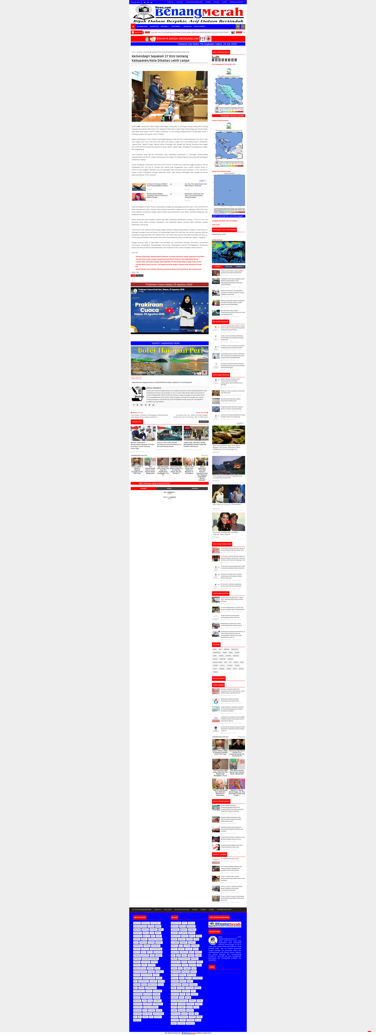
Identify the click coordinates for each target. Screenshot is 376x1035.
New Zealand (176, 984)
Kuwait (174, 968)
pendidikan (138, 1007)
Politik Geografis (140, 971)
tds (135, 1017)
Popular (228, 267)
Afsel (184, 923)
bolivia (198, 1020)
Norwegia (193, 984)
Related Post (136, 422)
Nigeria (185, 984)
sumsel (215, 672)
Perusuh (152, 965)
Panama (197, 987)
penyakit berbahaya (150, 1007)
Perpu (144, 965)
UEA (196, 1013)
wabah (145, 1017)
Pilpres (150, 968)
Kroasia (192, 965)
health (161, 984)
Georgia (188, 949)
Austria (174, 932)
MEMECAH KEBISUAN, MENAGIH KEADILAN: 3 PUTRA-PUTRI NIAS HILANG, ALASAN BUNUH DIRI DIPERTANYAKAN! (233, 302)
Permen (154, 962)
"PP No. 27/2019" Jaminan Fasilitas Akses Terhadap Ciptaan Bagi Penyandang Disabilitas (231, 888)
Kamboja (195, 958)
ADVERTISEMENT (199, 26)
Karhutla (143, 942)
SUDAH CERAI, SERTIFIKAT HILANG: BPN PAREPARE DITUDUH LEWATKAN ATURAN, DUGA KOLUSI (168, 262)
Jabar (225, 652)
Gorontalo (216, 652)
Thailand (190, 1010)
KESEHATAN (188, 26)
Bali (220, 649)
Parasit (158, 955)
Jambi (231, 652)
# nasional (139, 275)
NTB (226, 662)
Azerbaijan (183, 932)
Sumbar (221, 668)
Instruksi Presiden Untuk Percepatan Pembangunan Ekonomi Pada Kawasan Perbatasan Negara (233, 365)
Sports (156, 975)
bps (135, 981)
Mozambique (197, 978)
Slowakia (190, 1004)
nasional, (151, 65)
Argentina (175, 929)
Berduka (145, 929)
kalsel (241, 668)
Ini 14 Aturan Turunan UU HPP (230, 858)
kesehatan (147, 994)
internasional (151, 987)
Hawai (196, 949)
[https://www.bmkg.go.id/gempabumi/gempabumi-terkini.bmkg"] (228, 91)
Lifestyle (145, 949)
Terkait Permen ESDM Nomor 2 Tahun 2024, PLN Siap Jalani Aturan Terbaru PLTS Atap (232, 599)
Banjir (158, 926)
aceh (234, 668)
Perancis (186, 991)
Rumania (174, 997)
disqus (169, 488)
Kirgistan (192, 962)
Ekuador (192, 942)
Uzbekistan (183, 1017)
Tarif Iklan (179, 2)
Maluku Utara (217, 662)
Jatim (214, 656)
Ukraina (174, 1017)
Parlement (176, 26)
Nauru (190, 981)
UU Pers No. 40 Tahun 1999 (194, 2)
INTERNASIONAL (142, 26)
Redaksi (208, 2)
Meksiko (174, 978)
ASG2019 (137, 923)
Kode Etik (170, 2)
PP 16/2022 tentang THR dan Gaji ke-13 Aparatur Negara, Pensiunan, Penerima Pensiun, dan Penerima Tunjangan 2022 (233, 558)
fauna (144, 984)
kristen (136, 997)
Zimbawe (190, 1020)
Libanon (187, 968)
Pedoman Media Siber (237, 2)
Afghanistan (176, 923)
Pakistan (181, 987)
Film (151, 932)
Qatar (182, 994)
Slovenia (182, 1004)
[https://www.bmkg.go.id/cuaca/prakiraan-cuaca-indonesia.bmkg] (228, 252)
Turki (191, 1013)
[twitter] (144, 2)
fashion (137, 984)
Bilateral (153, 929)
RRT (188, 994)
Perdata (137, 962)
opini (150, 1000)
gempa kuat (152, 984)
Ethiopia (174, 945)
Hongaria (175, 952)
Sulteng (229, 665)
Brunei (174, 939)
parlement (147, 1004)
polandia (181, 1023)
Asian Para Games (140, 926)
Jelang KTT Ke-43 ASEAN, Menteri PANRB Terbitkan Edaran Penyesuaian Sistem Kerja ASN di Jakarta (232, 719)
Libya (194, 968)
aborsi (159, 978)
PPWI (152, 955)
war (151, 1017)
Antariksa (145, 923)
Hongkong (184, 952)
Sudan (174, 1007)
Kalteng (236, 656)
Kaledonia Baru (184, 958)
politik (159, 1010)
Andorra (175, 926)
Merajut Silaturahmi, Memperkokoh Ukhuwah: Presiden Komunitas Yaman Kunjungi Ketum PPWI (171, 32)
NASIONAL (164, 26)
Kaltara (228, 656)
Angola (182, 926)
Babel (215, 649)
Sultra (237, 665)
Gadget (158, 932)
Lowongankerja (156, 949)
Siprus (174, 1004)
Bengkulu (235, 649)
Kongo (199, 962)
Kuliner (147, 945)
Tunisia (184, 1013)
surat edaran (158, 1013)
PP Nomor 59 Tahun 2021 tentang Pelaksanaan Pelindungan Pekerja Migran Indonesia (231, 576)
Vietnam (192, 1017)
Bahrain (191, 932)
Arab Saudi (191, 926)
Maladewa (185, 971)
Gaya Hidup (137, 936)
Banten (226, 649)
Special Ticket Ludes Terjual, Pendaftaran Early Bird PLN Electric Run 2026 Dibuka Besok (167, 259)
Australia (192, 929)
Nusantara (158, 952)
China (196, 939)
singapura (190, 1023)
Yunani (182, 1020)
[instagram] (148, 2)
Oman (173, 987)
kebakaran (157, 991)
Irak (173, 955)
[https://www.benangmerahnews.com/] (224, 924)
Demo (161, 929)
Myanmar (175, 981)
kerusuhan (138, 994)
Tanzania (182, 1010)
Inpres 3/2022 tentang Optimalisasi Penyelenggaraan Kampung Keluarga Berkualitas (232, 338)
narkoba (156, 997)
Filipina (187, 945)
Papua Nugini (176, 991)
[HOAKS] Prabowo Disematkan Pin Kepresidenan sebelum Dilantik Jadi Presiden (232, 829)
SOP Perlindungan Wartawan (141, 909)
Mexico (188, 978)
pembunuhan (157, 1004)
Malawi (193, 971)
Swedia (189, 1007)
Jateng (237, 652)
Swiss (196, 1007)
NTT (230, 662)
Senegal (192, 1000)
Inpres (144, 939)
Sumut (229, 668)
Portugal (175, 994)
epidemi (161, 981)
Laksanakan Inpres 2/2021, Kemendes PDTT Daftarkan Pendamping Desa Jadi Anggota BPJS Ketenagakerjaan (232, 355)
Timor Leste (176, 1013)
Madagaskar (176, 971)
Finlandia (195, 945)
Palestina (189, 987)
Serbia (200, 1000)
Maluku (230, 659)
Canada (189, 939)
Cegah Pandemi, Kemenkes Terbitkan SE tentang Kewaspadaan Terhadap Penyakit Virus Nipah (232, 709)
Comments (240, 267)
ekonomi (153, 981)
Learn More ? (212, 962)
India (191, 952)
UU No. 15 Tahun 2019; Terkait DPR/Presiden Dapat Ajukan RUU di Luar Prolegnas (233, 878)
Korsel (185, 965)
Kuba (199, 965)
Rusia (181, 997)
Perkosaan (145, 962)
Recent (217, 267)
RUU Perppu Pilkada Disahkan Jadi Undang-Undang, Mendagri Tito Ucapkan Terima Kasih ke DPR (231, 868)
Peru (193, 991)
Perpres (137, 965)
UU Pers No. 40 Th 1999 (181, 909)
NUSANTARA (154, 26)
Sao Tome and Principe (179, 1000)
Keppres (159, 942)
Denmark (184, 942)
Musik (150, 952)
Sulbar (215, 665)
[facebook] (141, 2)
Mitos (144, 952)
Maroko (182, 975)
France (174, 949)
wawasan (137, 1020)
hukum (211, 32)
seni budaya (147, 1013)
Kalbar (221, 656)
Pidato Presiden (139, 968)
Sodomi (136, 975)
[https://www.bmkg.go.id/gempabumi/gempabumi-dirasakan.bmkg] (228, 145)
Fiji (181, 945)
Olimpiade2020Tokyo (141, 955)
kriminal (156, 994)
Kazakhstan (176, 962)
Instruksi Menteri (155, 939)
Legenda (137, 949)
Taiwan (174, 1010)
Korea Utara (176, 965)
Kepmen (151, 942)
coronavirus (143, 981)
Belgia (192, 936)
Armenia (184, 929)
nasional (139, 52)
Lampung (223, 659)
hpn (135, 987)
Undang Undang (149, 978)
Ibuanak (137, 939)
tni (140, 1017)
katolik (148, 991)
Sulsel (222, 665)
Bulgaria (182, 939)
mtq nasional (146, 997)
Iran (178, 955)
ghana (174, 1023)
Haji (153, 936)
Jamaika (191, 955)
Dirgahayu (137, 932)
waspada (158, 1017)
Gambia (181, 949)
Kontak (224, 2)
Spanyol (199, 1004)
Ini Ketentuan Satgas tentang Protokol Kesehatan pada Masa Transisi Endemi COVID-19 (233, 729)
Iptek (136, 942)
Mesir (182, 978)
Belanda (185, 936)
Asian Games (155, 923)
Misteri (136, 952)
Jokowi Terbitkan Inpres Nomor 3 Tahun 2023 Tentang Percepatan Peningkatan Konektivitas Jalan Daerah (233, 328)
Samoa (188, 997)
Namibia (182, 981)
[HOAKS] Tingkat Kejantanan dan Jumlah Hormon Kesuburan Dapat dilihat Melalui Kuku (231, 819)
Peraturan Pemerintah (150, 958)
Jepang (198, 955)
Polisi (157, 968)
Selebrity (159, 971)
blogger (143, 488)
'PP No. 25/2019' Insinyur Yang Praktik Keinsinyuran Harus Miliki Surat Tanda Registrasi (232, 898)
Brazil (199, 936)
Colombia (175, 942)
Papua (236, 662)
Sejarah (151, 971)
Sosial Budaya (146, 975)
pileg (145, 1010)
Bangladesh (176, 936)
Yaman (199, 1017)
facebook (195, 488)
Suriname (181, 1007)
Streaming (137, 978)
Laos (180, 968)
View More (204, 422)
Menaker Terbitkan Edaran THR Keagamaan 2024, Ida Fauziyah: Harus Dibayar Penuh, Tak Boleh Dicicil (233, 691)
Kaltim (215, 659)
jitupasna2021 (139, 991)
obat (144, 1000)
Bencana (137, 929)
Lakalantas (155, 945)
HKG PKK (146, 936)
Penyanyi (137, 958)
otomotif (157, 1000)
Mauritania (191, 975)
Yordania (175, 1020)
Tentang (216, 2)
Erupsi (145, 932)
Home (133, 52)
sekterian (137, 1013)
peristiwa (137, 1010)
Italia (184, 955)
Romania (194, 994)
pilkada (151, 1010)
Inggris (198, 952)
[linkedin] (151, 2)
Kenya (184, 962)
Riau (241, 662)
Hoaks (159, 936)
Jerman (174, 958)
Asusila (151, 926)
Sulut (215, 668)
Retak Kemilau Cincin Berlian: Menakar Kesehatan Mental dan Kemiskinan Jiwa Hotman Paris (169, 269)
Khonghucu (138, 945)
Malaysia (175, 975)
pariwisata (137, 1004)
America (191, 923)
